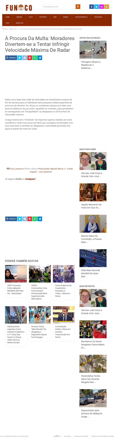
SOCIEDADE (98, 17)
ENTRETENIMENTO (81, 17)
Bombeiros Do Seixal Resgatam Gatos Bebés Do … (92, 344)
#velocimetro (44, 168)
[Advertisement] (40, 79)
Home (8, 17)
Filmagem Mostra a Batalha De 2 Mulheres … (91, 65)
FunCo (2, 436)
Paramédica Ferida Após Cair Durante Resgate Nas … (90, 379)
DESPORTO (43, 17)
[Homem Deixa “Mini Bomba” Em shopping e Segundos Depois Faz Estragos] (40, 315)
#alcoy (61, 168)
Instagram (30, 179)
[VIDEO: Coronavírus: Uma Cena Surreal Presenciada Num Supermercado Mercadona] (40, 273)
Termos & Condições (81, 436)
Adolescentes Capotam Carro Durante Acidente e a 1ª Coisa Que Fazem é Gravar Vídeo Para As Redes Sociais (15, 334)
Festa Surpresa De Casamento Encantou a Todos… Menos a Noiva (63, 290)
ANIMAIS (19, 17)
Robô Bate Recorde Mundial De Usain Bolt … (90, 273)
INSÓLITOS (19, 23)
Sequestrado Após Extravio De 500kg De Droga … (91, 413)
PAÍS (54, 17)
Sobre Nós (57, 436)
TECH (7, 23)
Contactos (67, 436)
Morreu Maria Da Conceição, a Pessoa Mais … (91, 239)
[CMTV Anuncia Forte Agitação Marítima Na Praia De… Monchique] (16, 273)
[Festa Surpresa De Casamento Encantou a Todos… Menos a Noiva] (64, 273)
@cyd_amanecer (16, 168)
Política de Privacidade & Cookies (102, 436)
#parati (54, 168)
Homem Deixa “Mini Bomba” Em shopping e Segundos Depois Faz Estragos (39, 331)
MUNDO (65, 17)
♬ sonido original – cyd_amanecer (51, 170)
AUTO (31, 17)
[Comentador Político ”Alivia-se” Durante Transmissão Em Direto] (64, 315)
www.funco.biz (23, 436)
